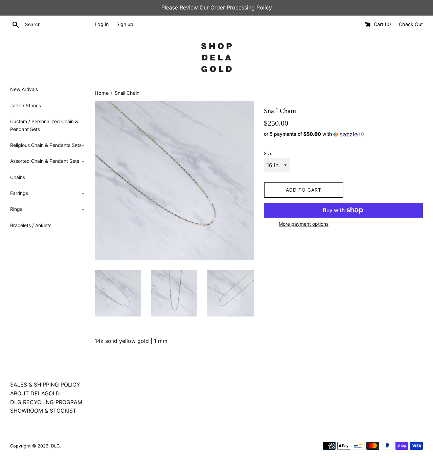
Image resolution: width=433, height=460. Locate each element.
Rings (47, 209)
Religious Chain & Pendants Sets (47, 145)
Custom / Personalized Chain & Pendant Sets (44, 125)
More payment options (303, 224)
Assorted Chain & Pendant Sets (47, 161)
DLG (55, 445)
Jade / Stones (25, 105)
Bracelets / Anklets (30, 225)
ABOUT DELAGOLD (35, 393)
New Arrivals (24, 89)
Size (268, 153)
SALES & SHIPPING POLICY (45, 384)
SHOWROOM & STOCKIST (43, 410)
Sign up (124, 24)
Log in (102, 24)
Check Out (411, 24)
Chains (17, 177)
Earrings (47, 193)
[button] (343, 134)
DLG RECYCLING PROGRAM (46, 402)
